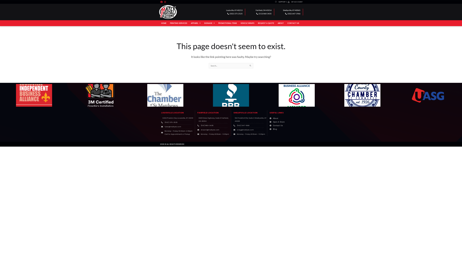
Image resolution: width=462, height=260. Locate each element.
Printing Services (178, 23)
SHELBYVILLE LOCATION (246, 112)
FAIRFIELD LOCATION (208, 112)
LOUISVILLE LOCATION (172, 112)
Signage (208, 23)
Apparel (194, 23)
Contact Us (293, 23)
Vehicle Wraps (247, 23)
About (281, 23)
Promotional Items (227, 23)
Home (163, 23)
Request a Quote (266, 23)
